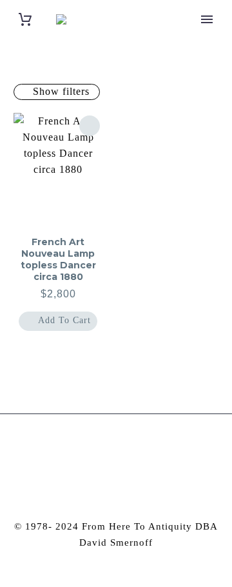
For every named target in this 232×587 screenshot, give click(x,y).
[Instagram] (107, 449)
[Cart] (25, 20)
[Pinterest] (125, 449)
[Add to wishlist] (89, 125)
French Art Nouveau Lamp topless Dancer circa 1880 (58, 259)
